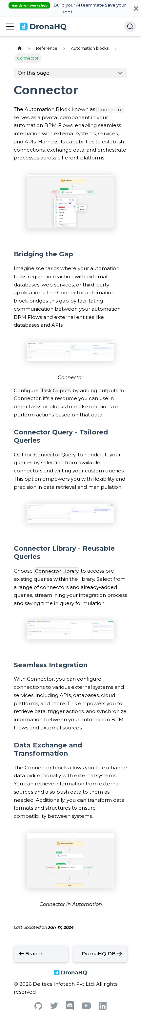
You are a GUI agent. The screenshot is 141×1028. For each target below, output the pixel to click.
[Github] (38, 1008)
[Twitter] (54, 1007)
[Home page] (20, 48)
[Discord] (70, 1008)
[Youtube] (86, 1007)
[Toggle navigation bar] (10, 26)
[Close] (136, 8)
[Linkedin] (103, 1008)
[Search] (130, 26)
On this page (34, 73)
